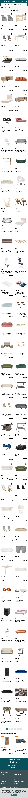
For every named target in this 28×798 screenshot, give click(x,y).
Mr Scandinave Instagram (17, 762)
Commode (3, 781)
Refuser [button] (19, 794)
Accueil (2, 7)
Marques (5, 7)
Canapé (16, 783)
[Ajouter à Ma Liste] (11, 14)
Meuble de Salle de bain (19, 781)
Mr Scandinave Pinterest (13, 762)
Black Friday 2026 (16, 787)
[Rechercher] (25, 4)
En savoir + (11, 29)
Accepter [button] (14, 795)
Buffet (15, 779)
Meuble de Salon (17, 774)
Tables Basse (4, 776)
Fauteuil (3, 783)
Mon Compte (26, 1)
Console (3, 777)
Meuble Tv (3, 774)
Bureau (2, 779)
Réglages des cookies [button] (6, 794)
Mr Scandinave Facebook (10, 762)
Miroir (15, 776)
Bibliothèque (17, 777)
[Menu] (2, 1)
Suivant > (19, 729)
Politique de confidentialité (15, 792)
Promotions (3, 787)
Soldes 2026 (9, 787)
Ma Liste (23, 1)
